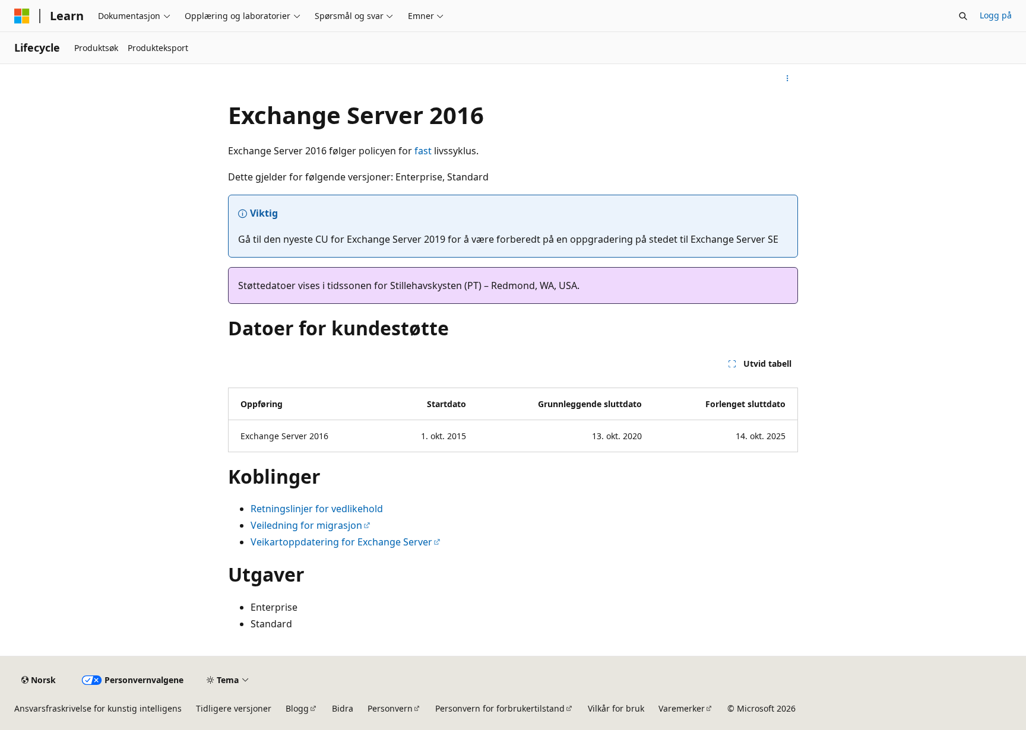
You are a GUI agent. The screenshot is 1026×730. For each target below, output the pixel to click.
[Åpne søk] (963, 16)
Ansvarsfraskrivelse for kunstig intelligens (98, 708)
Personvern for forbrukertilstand (500, 708)
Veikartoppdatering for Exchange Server (341, 541)
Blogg (297, 708)
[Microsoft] (22, 16)
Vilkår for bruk (616, 708)
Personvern (390, 708)
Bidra (342, 708)
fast (423, 150)
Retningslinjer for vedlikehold (317, 508)
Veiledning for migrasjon (306, 525)
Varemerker (681, 708)
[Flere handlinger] (787, 78)
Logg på (996, 15)
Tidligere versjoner (233, 708)
